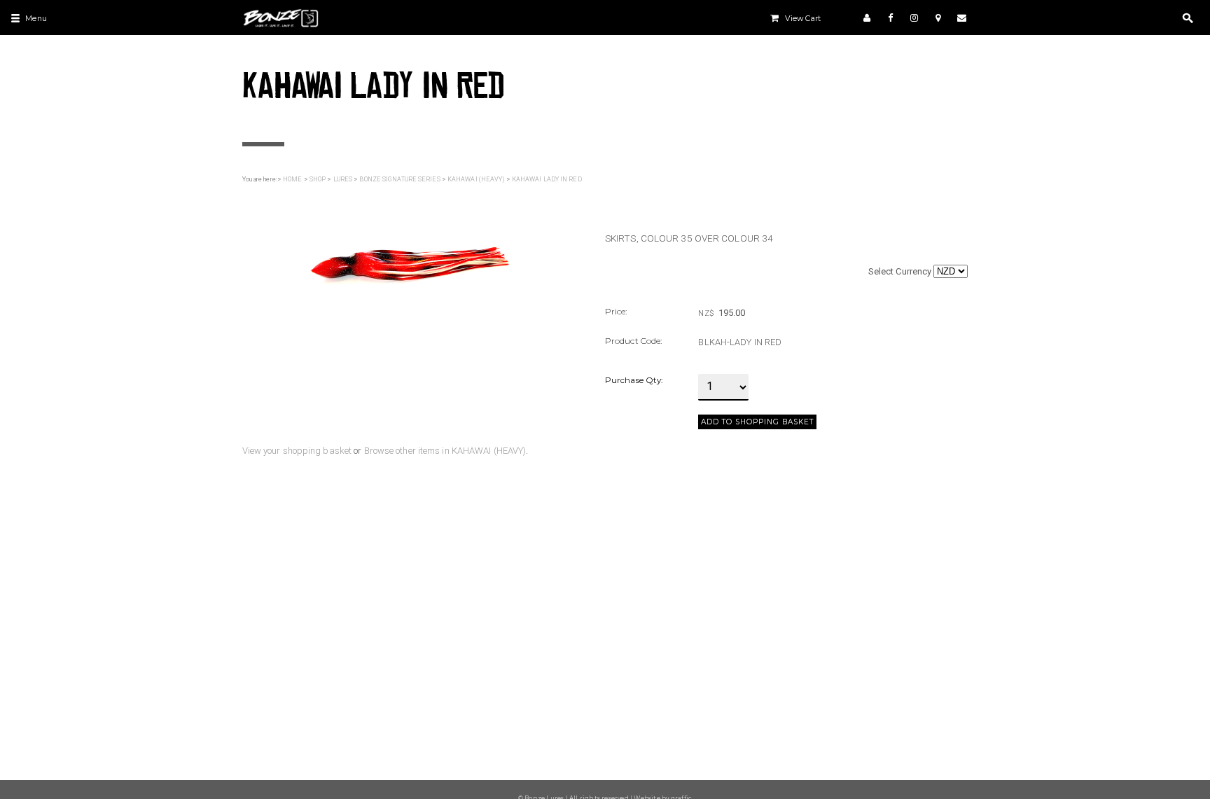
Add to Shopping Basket (757, 421)
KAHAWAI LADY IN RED (547, 179)
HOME (292, 179)
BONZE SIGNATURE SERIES (399, 179)
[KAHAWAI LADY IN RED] (409, 266)
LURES (343, 179)
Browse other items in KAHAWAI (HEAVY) (445, 450)
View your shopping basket (297, 450)
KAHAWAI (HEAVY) (476, 179)
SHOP (318, 179)
